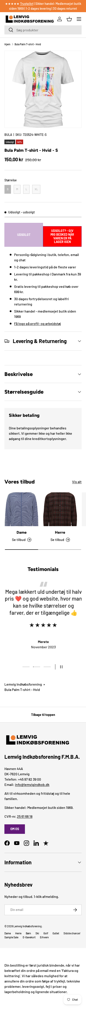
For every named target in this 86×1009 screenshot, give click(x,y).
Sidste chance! (72, 933)
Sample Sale (11, 937)
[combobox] (43, 29)
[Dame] (21, 509)
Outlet (55, 933)
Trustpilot (26, 4)
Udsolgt (23, 235)
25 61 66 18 (24, 816)
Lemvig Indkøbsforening (23, 684)
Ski (37, 933)
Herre (60, 532)
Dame (22, 532)
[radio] (7, 189)
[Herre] (60, 509)
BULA (8, 135)
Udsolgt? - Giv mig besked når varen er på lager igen (62, 236)
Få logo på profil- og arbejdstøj (37, 323)
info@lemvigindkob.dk (32, 784)
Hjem (7, 44)
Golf (45, 933)
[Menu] (79, 19)
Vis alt (77, 482)
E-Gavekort (29, 937)
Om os (14, 829)
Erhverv (44, 937)
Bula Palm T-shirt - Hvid (28, 44)
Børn (28, 933)
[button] (69, 19)
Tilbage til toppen (43, 715)
